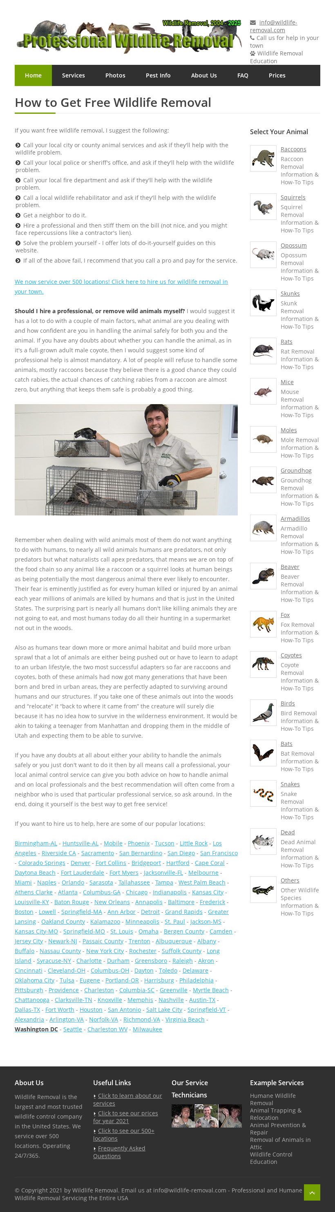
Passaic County (103, 941)
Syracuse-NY (54, 960)
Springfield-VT (207, 1009)
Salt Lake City (164, 1009)
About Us (204, 75)
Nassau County (60, 951)
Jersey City (29, 941)
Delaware (195, 970)
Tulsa (67, 980)
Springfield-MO (84, 931)
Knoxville (110, 1000)
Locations (38, 96)
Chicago (136, 892)
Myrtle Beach (211, 990)
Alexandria (29, 1019)
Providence (64, 990)
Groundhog (296, 470)
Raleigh (182, 960)
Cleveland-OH (66, 970)
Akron (206, 960)
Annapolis (149, 902)
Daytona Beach (35, 872)
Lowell (47, 912)
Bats (287, 744)
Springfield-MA (81, 912)
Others (290, 880)
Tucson (164, 843)
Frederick (212, 902)
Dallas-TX (27, 1009)
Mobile (113, 843)
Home (33, 75)
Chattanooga (32, 1000)
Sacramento (97, 853)
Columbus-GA (102, 892)
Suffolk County (181, 951)
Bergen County (184, 931)
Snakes (290, 784)
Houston (91, 1009)
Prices (277, 75)
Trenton (139, 941)
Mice (287, 382)
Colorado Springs (41, 863)
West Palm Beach (202, 882)
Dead (288, 832)
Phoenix (139, 843)
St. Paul (175, 921)
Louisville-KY (32, 902)
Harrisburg (159, 980)
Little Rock (194, 843)
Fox (285, 615)
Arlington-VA (66, 1019)
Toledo (168, 970)
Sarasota (101, 882)
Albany (206, 941)
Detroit (150, 912)
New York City (105, 951)
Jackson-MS (205, 921)
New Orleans (112, 902)
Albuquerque (174, 941)
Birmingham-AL (36, 843)
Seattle (72, 1029)
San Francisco (219, 853)
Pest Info (158, 75)
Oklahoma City (34, 980)
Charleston (99, 990)
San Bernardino (140, 853)
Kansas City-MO (36, 931)
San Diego (181, 853)
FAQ (242, 75)
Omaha (148, 931)
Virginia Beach (185, 1019)
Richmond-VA (141, 1019)
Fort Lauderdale (82, 872)
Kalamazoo (105, 921)
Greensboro (151, 960)
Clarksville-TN (73, 1000)
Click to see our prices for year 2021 (125, 1117)
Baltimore (181, 902)
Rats (287, 341)
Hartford (178, 863)
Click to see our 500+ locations (123, 1134)
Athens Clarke (34, 892)
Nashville (171, 1000)
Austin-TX (202, 1000)
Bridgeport (146, 863)
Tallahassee (134, 882)
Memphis (140, 1000)
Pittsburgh (29, 990)
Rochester (142, 951)
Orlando (73, 882)
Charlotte (89, 960)
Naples (46, 882)
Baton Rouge (71, 902)
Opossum (294, 245)
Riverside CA (59, 853)
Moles (289, 430)
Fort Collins (111, 863)
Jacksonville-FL (163, 872)
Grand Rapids (184, 912)
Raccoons (293, 149)
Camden (221, 931)
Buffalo (24, 951)
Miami (23, 882)
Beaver (290, 567)
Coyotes (291, 655)
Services (73, 75)
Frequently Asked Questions (119, 1152)
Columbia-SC (136, 990)
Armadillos (295, 518)
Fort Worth (59, 1009)
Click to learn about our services (127, 1099)
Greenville (174, 990)
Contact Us (88, 96)
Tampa (164, 882)
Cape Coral (210, 863)
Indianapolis (170, 892)
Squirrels (293, 197)
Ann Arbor (121, 912)
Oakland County (63, 921)
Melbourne (203, 872)
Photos (115, 75)
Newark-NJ (62, 941)
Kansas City (207, 892)
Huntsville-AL (80, 843)
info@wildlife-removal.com (273, 26)
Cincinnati (28, 970)
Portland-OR (122, 980)
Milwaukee (147, 1029)
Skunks (290, 293)
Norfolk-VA (103, 1019)
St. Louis (121, 931)
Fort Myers (123, 872)
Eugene (90, 980)
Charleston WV (107, 1029)
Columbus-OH (110, 970)
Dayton (144, 970)
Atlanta (68, 892)
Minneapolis (142, 921)
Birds (288, 703)
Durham (118, 960)
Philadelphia (196, 980)
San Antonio (124, 1009)
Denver (80, 863)
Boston (24, 912)
